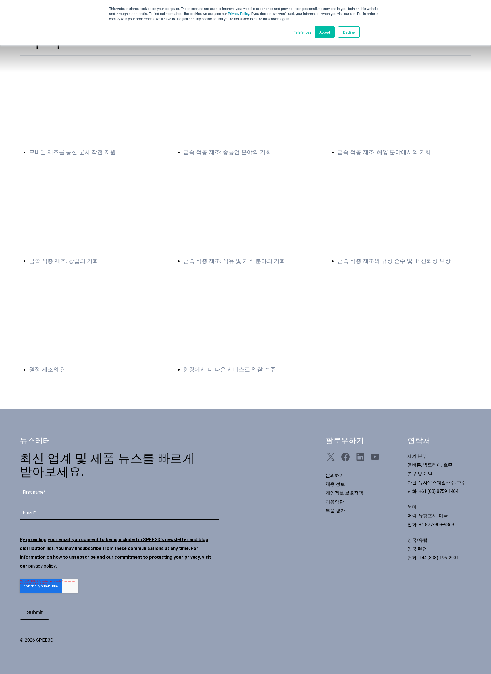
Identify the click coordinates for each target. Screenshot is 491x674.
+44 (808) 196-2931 (439, 557)
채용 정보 (335, 484)
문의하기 (335, 475)
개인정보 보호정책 (344, 493)
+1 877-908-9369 (436, 524)
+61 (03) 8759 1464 (438, 491)
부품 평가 (335, 510)
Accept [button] (324, 32)
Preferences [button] (301, 32)
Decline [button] (349, 32)
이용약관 (335, 502)
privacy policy (42, 566)
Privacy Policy (238, 13)
